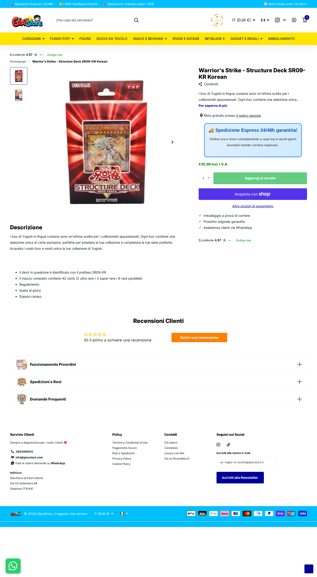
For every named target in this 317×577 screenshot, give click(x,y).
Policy (117, 434)
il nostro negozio (248, 115)
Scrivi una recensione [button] (199, 337)
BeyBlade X (215, 39)
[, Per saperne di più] (280, 20)
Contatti (170, 434)
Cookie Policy (121, 464)
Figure (85, 39)
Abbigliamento (281, 39)
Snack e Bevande (148, 39)
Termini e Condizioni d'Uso (130, 442)
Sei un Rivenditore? (177, 458)
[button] (172, 142)
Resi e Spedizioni (123, 453)
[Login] (293, 20)
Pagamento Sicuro (124, 448)
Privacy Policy (121, 458)
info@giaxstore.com (29, 457)
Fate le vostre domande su (40, 463)
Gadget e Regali (244, 39)
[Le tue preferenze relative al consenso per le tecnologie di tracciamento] (308, 568)
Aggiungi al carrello (260, 178)
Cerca (136, 20)
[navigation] (18, 76)
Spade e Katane (185, 39)
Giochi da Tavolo (111, 39)
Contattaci (171, 448)
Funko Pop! (60, 39)
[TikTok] (228, 444)
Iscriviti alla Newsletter (240, 477)
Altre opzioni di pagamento (252, 206)
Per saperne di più (213, 105)
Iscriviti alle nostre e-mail (233, 453)
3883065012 (24, 451)
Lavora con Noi (174, 453)
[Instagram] (218, 444)
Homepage (18, 61)
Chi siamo (170, 442)
